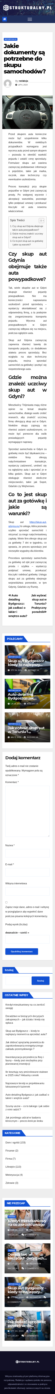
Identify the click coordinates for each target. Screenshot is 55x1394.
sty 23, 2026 (17, 1331)
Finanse (10, 1150)
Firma (9, 1158)
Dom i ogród (12, 1142)
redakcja (23, 81)
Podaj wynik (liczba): (16, 924)
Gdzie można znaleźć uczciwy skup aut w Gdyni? (27, 235)
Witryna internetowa (16, 883)
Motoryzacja (10, 39)
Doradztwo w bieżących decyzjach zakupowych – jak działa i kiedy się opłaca (25, 1019)
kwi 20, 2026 (17, 1230)
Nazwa (10, 845)
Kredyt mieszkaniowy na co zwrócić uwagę (27, 1223)
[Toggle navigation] (30, 19)
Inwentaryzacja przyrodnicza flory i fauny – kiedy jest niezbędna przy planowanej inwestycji (25, 1060)
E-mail (9, 864)
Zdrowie (10, 1183)
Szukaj (9, 970)
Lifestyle (10, 1167)
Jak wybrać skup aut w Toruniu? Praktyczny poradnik (39, 603)
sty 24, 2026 (17, 1297)
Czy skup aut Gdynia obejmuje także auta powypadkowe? (27, 228)
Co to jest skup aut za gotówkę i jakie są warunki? (27, 243)
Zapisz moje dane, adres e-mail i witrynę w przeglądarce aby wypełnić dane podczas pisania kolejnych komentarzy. (27, 912)
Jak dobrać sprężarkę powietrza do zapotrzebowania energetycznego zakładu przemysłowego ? (25, 1045)
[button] (40, 221)
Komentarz (12, 782)
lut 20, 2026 (17, 1264)
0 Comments (32, 1235)
